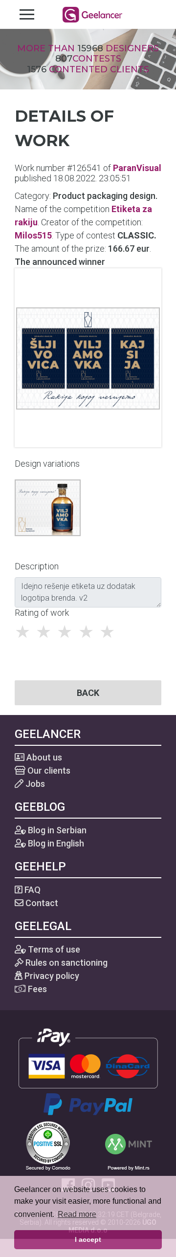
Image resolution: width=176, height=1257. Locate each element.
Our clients (47, 770)
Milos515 (33, 235)
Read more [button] (77, 1214)
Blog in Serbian (56, 830)
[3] (67, 632)
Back (88, 693)
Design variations (47, 463)
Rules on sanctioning (65, 962)
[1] (25, 632)
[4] (88, 632)
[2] (46, 632)
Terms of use (53, 949)
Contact (40, 903)
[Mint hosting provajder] (128, 1145)
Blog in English (55, 843)
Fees (36, 989)
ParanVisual (137, 168)
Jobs (34, 784)
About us (43, 757)
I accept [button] (88, 1239)
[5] (109, 632)
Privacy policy (50, 976)
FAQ (31, 890)
